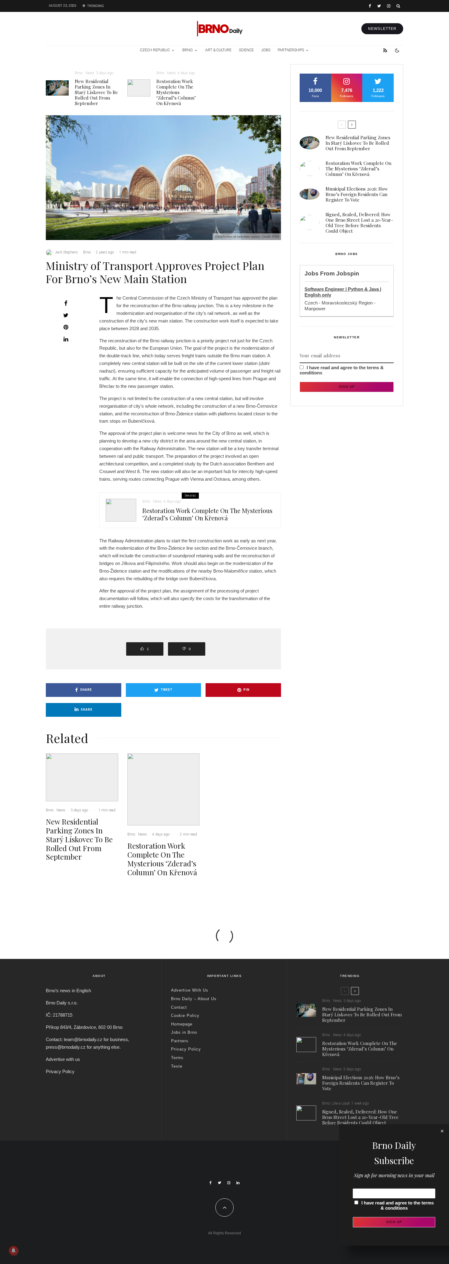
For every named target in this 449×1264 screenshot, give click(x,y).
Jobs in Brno (184, 1032)
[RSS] (385, 50)
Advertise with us (63, 1059)
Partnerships (291, 50)
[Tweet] (66, 315)
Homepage (181, 1024)
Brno (187, 50)
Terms (177, 1057)
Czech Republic (155, 50)
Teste (176, 1066)
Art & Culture (218, 50)
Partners (179, 1041)
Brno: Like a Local (336, 1103)
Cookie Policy (185, 1015)
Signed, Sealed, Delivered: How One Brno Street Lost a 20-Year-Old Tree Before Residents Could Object (359, 223)
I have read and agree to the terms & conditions (397, 1205)
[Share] (66, 303)
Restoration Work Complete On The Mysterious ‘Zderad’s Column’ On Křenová (176, 92)
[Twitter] (379, 6)
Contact (179, 1007)
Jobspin (347, 273)
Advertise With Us (189, 990)
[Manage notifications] (13, 1250)
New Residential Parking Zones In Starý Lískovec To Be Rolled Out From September (96, 92)
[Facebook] (370, 6)
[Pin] (66, 327)
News (90, 73)
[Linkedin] (238, 1183)
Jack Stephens (66, 252)
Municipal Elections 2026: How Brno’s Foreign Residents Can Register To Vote (357, 194)
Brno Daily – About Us (194, 998)
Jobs (265, 50)
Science (246, 50)
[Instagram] (388, 6)
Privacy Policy (60, 1071)
